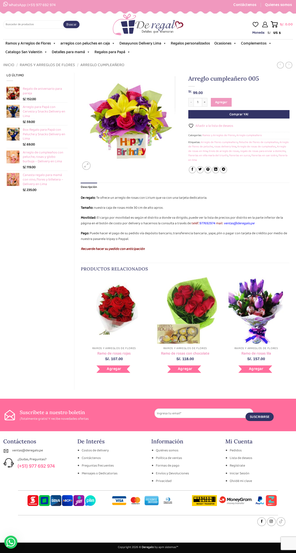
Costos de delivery (95, 450)
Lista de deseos (241, 458)
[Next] (289, 329)
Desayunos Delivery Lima (140, 43)
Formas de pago (167, 465)
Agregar (221, 102)
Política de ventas (169, 458)
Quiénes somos (167, 450)
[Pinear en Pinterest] (207, 169)
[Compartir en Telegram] (223, 169)
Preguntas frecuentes (98, 465)
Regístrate (237, 465)
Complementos (254, 43)
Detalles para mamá (68, 52)
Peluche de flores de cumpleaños (258, 142)
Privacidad (164, 481)
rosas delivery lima (225, 146)
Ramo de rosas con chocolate (185, 353)
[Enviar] (71, 24)
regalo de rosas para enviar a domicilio (263, 151)
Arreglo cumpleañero (102, 65)
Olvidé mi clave (241, 481)
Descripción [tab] (89, 187)
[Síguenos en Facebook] (261, 521)
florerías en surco (239, 155)
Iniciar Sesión (239, 473)
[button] (282, 24)
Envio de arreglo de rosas (224, 151)
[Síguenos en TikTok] (280, 521)
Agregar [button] (114, 369)
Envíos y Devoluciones (172, 473)
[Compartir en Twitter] (200, 169)
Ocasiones (222, 43)
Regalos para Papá (109, 52)
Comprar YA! (239, 114)
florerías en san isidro (264, 155)
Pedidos (236, 450)
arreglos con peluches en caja (85, 43)
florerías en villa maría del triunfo (208, 155)
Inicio (8, 65)
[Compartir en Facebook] (192, 169)
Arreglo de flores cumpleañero (219, 142)
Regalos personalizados (190, 43)
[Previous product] (288, 65)
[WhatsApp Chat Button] (10, 542)
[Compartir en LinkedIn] (215, 169)
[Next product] (280, 65)
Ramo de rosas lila (256, 353)
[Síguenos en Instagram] (271, 521)
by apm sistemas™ (166, 547)
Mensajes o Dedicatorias (99, 473)
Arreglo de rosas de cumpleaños (256, 146)
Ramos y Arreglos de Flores (28, 43)
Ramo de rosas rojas (114, 353)
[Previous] (81, 329)
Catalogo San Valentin (23, 52)
